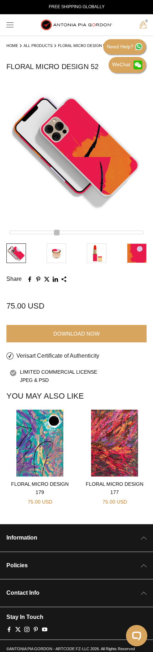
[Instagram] (27, 629)
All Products (38, 45)
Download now (76, 334)
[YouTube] (44, 629)
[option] (76, 7)
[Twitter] (18, 629)
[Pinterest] (35, 629)
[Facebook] (9, 629)
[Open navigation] (10, 25)
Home (12, 45)
